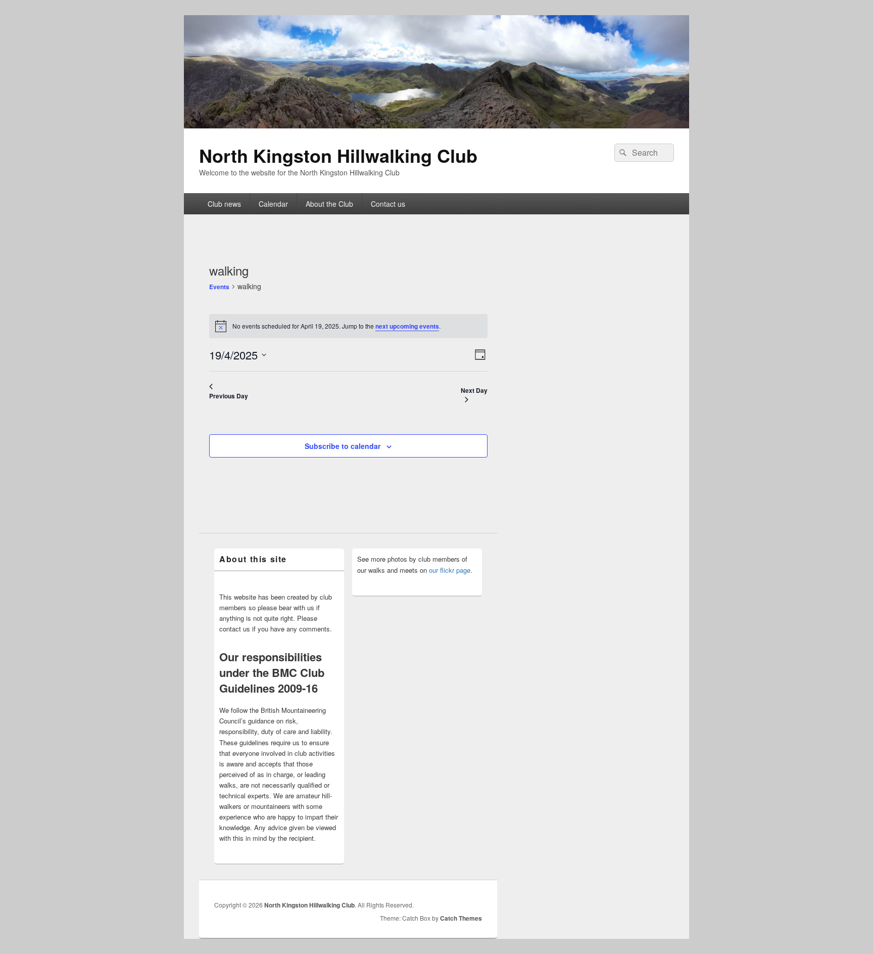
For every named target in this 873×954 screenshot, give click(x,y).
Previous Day (228, 395)
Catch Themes (461, 918)
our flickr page (449, 570)
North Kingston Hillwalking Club (338, 155)
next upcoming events (407, 326)
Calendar (273, 204)
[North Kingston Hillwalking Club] (436, 125)
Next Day (474, 390)
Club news (224, 204)
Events (219, 286)
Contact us (388, 204)
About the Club (329, 204)
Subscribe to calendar (342, 446)
